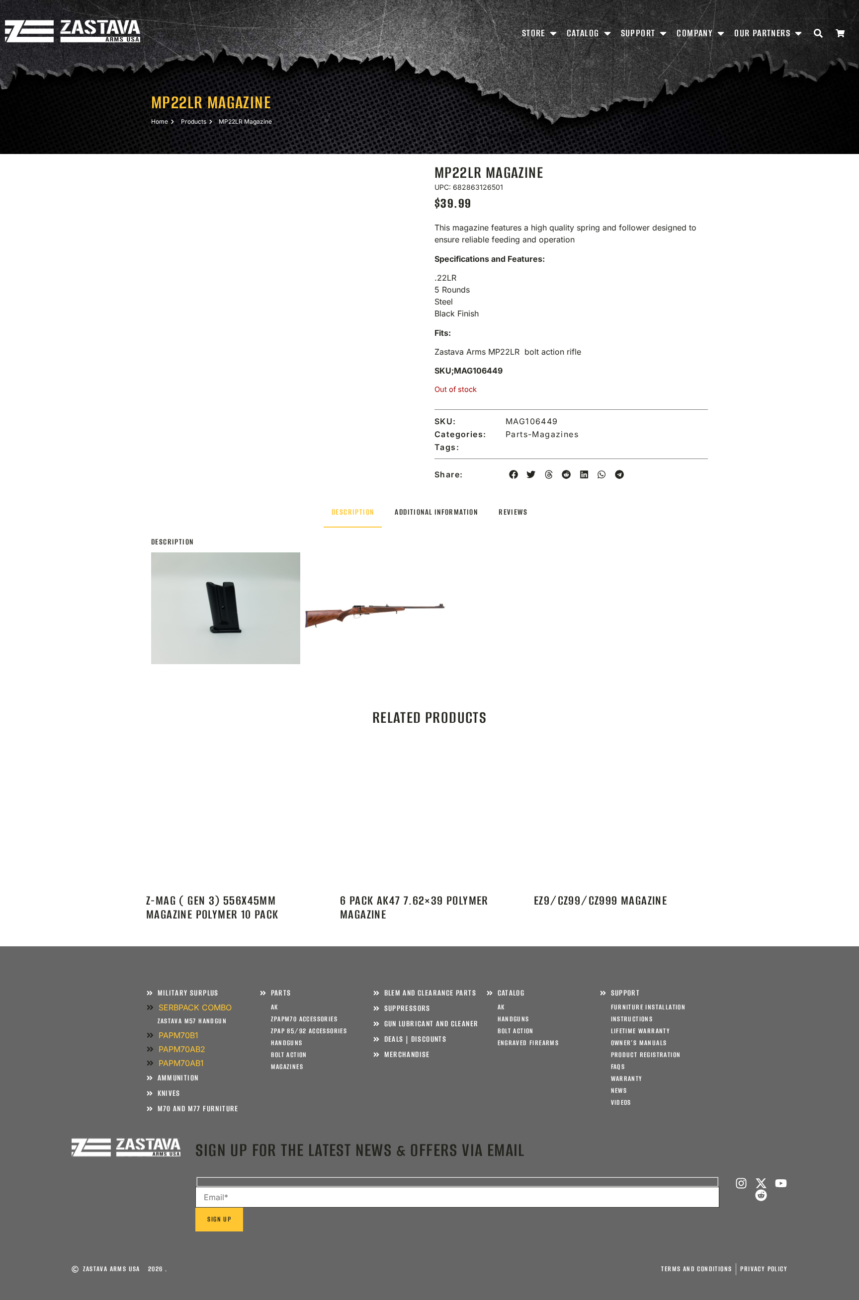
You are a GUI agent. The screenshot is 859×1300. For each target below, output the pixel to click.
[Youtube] (781, 1183)
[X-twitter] (761, 1183)
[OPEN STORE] (553, 33)
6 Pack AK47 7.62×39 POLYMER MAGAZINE (414, 907)
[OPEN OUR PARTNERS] (798, 33)
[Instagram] (741, 1183)
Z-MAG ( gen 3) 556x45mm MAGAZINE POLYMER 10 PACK (212, 907)
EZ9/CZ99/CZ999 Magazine (600, 900)
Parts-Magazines (542, 434)
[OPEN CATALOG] (607, 33)
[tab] (353, 512)
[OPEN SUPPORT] (663, 33)
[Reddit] (761, 1195)
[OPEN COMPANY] (720, 33)
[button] (513, 474)
